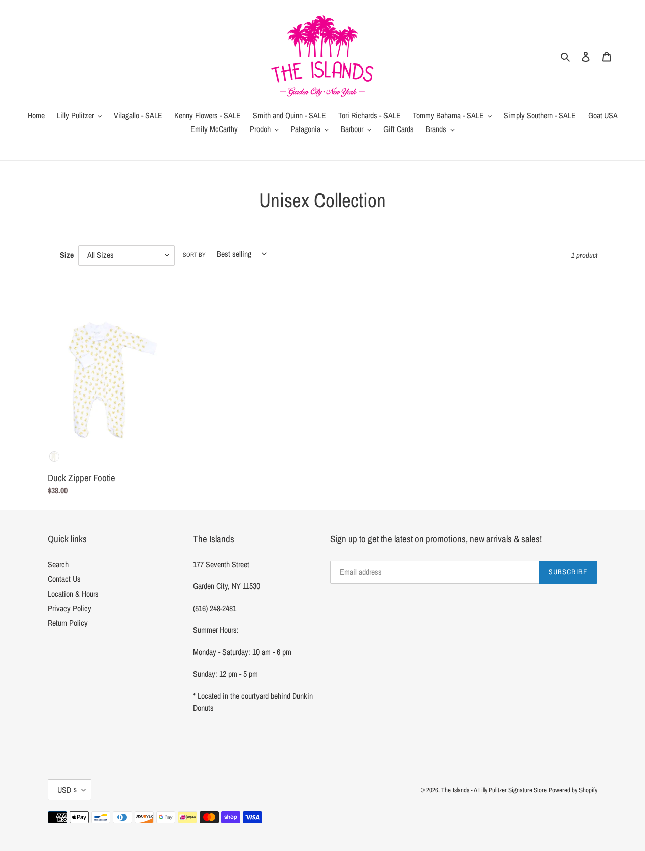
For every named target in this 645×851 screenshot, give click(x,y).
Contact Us (64, 578)
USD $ (67, 789)
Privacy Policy (69, 608)
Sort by (194, 255)
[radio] (54, 456)
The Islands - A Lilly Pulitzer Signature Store (494, 789)
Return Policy (68, 622)
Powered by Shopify (573, 789)
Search (58, 564)
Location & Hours (73, 593)
